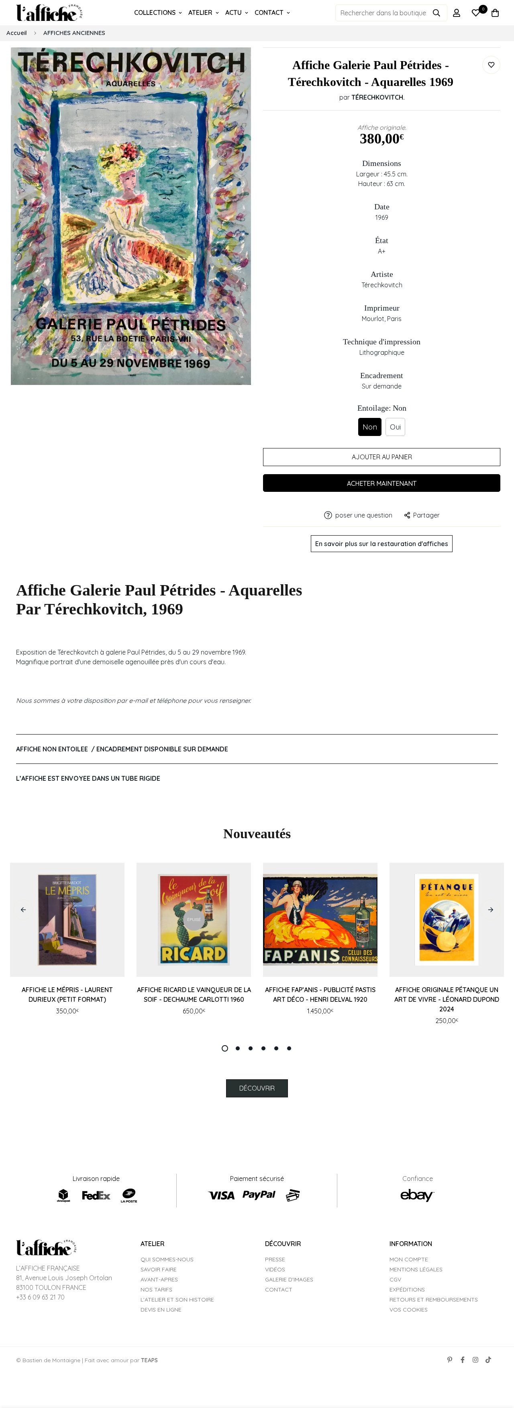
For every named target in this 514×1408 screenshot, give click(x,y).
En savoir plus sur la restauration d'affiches (381, 544)
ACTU (233, 12)
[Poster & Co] (49, 12)
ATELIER (200, 12)
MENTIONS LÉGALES (416, 1269)
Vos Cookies (409, 1309)
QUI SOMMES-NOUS (167, 1259)
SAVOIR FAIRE (159, 1269)
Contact (278, 1289)
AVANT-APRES (159, 1279)
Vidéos (275, 1269)
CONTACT (269, 12)
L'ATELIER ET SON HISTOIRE (177, 1299)
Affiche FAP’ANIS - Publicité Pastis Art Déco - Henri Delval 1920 (320, 994)
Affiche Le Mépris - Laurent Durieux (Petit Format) (67, 994)
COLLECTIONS (154, 12)
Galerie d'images (289, 1279)
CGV (395, 1279)
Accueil (16, 33)
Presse (275, 1259)
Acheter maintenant (381, 483)
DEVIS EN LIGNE (161, 1309)
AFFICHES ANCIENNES (74, 33)
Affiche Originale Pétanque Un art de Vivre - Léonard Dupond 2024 (446, 999)
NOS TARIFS (156, 1289)
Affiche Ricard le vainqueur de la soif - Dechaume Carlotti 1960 (194, 994)
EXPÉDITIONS (407, 1289)
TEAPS (149, 1360)
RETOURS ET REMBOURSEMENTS (434, 1299)
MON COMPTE (409, 1259)
